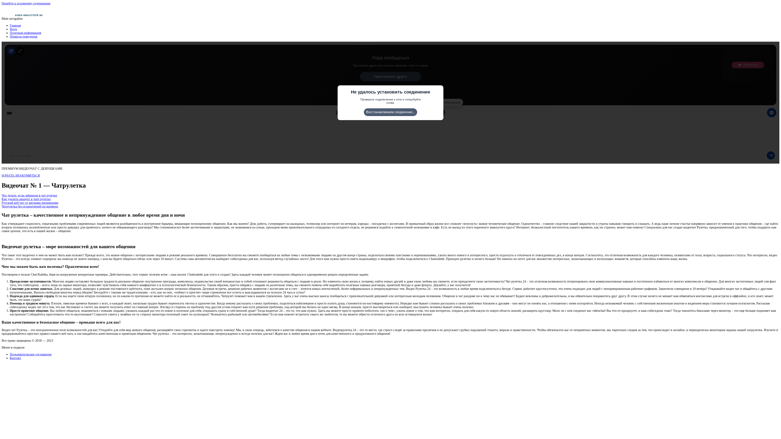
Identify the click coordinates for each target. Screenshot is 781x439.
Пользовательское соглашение (31, 354)
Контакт (15, 358)
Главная (15, 25)
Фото (13, 29)
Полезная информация (25, 33)
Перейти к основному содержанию (26, 3)
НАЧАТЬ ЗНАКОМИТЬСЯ (21, 175)
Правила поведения (23, 36)
